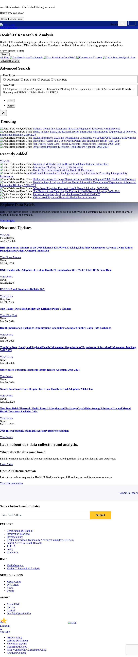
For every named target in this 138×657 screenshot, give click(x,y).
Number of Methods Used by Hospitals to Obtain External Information (70, 164)
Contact (11, 610)
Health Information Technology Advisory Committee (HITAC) (40, 539)
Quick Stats (61, 79)
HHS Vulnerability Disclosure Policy (26, 649)
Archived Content (16, 652)
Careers (11, 607)
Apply (11, 105)
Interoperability (83, 89)
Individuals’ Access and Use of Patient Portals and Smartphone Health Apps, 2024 (76, 140)
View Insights (7, 220)
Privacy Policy (14, 637)
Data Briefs (30, 79)
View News (6, 276)
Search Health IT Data (12, 50)
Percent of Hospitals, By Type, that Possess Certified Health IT (66, 194)
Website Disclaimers (17, 640)
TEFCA (54, 92)
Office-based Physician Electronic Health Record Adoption (64, 197)
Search (114, 24)
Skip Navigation (8, 27)
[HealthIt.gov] (7, 24)
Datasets (45, 79)
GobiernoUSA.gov (17, 646)
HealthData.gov (15, 565)
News (10, 587)
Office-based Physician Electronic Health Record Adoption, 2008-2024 (71, 146)
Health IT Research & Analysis (23, 568)
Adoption (12, 89)
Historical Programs (32, 89)
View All (5, 161)
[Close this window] (3, 113)
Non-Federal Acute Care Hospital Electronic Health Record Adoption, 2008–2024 (76, 143)
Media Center (14, 581)
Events (10, 590)
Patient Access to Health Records (113, 89)
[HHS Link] (72, 622)
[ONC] (34, 622)
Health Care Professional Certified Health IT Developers (63, 170)
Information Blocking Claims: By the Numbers (58, 167)
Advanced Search (10, 61)
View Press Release (10, 257)
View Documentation (11, 483)
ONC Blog (13, 584)
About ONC (13, 604)
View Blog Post (8, 315)
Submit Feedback (128, 492)
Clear (10, 100)
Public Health (38, 92)
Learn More (6, 464)
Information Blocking (59, 89)
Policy (10, 549)
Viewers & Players (17, 643)
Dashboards (13, 79)
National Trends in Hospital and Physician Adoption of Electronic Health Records (76, 128)
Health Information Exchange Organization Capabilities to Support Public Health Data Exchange (84, 137)
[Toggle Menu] (131, 23)
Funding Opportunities (19, 613)
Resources (12, 552)
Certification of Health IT (20, 530)
